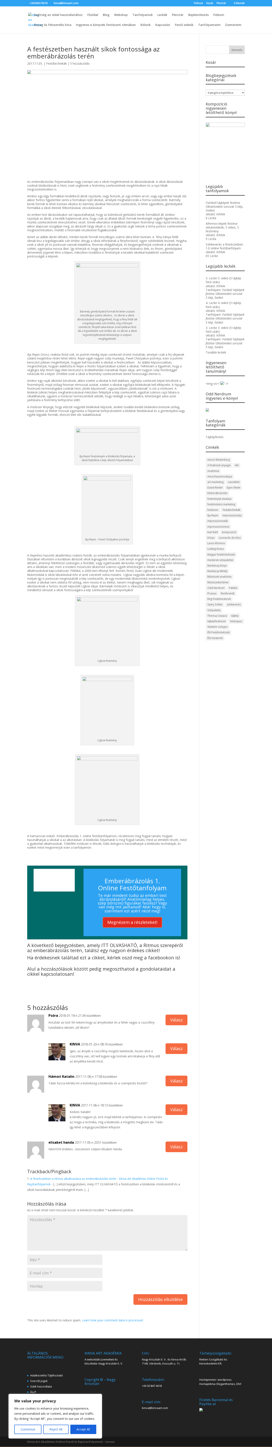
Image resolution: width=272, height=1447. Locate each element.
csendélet (233, 482)
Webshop (121, 15)
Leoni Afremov (216, 543)
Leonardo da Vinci (230, 538)
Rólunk (145, 25)
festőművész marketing (221, 504)
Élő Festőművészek (218, 632)
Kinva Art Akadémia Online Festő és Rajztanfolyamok (65, 1442)
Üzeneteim (233, 25)
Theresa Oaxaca (217, 616)
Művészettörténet (217, 582)
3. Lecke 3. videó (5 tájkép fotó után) (223, 330)
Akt (237, 465)
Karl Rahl (212, 532)
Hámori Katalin (61, 1076)
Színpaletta (214, 610)
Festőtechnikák (56, 63)
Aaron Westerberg (218, 460)
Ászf (33, 1392)
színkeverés (234, 604)
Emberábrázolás (217, 493)
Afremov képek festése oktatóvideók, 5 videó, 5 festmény (222, 227)
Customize (28, 1429)
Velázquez (236, 621)
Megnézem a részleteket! (132, 922)
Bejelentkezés (198, 15)
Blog (106, 15)
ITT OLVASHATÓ (119, 945)
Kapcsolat (162, 25)
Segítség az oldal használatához (58, 15)
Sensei (110, 1442)
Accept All (83, 1429)
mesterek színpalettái (220, 560)
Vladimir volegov (217, 627)
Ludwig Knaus (215, 549)
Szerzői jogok (39, 1381)
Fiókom (198, 3)
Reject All (56, 1429)
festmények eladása (219, 499)
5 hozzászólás (80, 63)
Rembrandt (227, 593)
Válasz (176, 1020)
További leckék (216, 352)
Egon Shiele (233, 487)
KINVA (75, 1044)
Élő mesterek (215, 638)
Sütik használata (41, 1386)
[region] (55, 1416)
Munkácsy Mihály (217, 571)
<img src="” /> (217, 384)
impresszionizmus (218, 526)
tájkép (235, 616)
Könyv (211, 538)
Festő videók (184, 25)
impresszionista (232, 515)
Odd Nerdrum (216, 588)
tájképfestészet (216, 621)
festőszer (212, 510)
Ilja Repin (212, 515)
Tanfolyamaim (209, 25)
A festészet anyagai (219, 465)
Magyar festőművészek (221, 554)
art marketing (215, 482)
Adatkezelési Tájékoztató (46, 1375)
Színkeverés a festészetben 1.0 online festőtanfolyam (224, 246)
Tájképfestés (215, 437)
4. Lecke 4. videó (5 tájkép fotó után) (223, 305)
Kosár (209, 3)
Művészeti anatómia (219, 576)
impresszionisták (217, 521)
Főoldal (92, 15)
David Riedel (214, 487)
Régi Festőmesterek (219, 599)
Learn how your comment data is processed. (112, 1320)
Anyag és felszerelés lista (52, 25)
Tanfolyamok (142, 15)
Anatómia (213, 471)
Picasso (212, 593)
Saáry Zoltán (214, 604)
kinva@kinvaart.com (155, 1408)
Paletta (233, 588)
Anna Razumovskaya (219, 476)
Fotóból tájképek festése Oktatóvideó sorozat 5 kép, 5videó (224, 206)
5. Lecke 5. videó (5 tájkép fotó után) (223, 280)
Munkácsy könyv (217, 565)
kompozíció (229, 532)
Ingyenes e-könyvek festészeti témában (106, 25)
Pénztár (221, 3)
